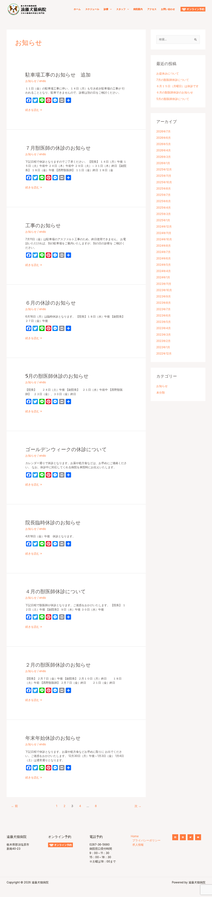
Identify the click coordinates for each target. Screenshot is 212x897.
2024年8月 (163, 245)
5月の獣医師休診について (172, 99)
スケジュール (92, 9)
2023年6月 (163, 315)
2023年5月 (163, 322)
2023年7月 (163, 309)
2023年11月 (163, 283)
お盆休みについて (167, 73)
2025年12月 (164, 169)
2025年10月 (164, 182)
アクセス (152, 9)
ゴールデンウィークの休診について (66, 449)
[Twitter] (190, 837)
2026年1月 (163, 163)
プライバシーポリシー (146, 840)
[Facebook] (175, 837)
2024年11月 (163, 233)
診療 (106, 9)
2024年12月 (164, 226)
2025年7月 (163, 195)
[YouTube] (198, 837)
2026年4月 (163, 150)
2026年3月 (163, 157)
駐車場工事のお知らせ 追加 (58, 75)
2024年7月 (163, 252)
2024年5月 (163, 264)
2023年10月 (164, 290)
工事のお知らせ (43, 225)
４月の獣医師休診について (55, 591)
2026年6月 (163, 137)
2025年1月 (163, 220)
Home (135, 836)
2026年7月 (163, 131)
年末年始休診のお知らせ (53, 738)
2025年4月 (163, 207)
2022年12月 (164, 353)
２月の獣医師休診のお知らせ (58, 665)
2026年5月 (163, 144)
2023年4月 (163, 328)
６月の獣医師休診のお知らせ (174, 92)
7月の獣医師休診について (172, 80)
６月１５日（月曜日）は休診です (177, 86)
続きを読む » (33, 110)
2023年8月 (163, 302)
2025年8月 (163, 188)
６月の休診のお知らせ (50, 303)
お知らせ (31, 81)
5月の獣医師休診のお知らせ (59, 376)
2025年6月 (163, 201)
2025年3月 (163, 214)
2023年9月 (163, 296)
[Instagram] (183, 837)
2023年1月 (163, 347)
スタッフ (121, 9)
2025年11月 (163, 175)
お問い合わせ (168, 9)
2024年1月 (163, 277)
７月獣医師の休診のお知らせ (58, 148)
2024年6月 (163, 258)
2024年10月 (164, 239)
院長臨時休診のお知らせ (53, 522)
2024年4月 (163, 271)
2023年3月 (163, 334)
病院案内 (138, 9)
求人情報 (138, 844)
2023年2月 (163, 341)
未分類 (160, 392)
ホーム (77, 9)
